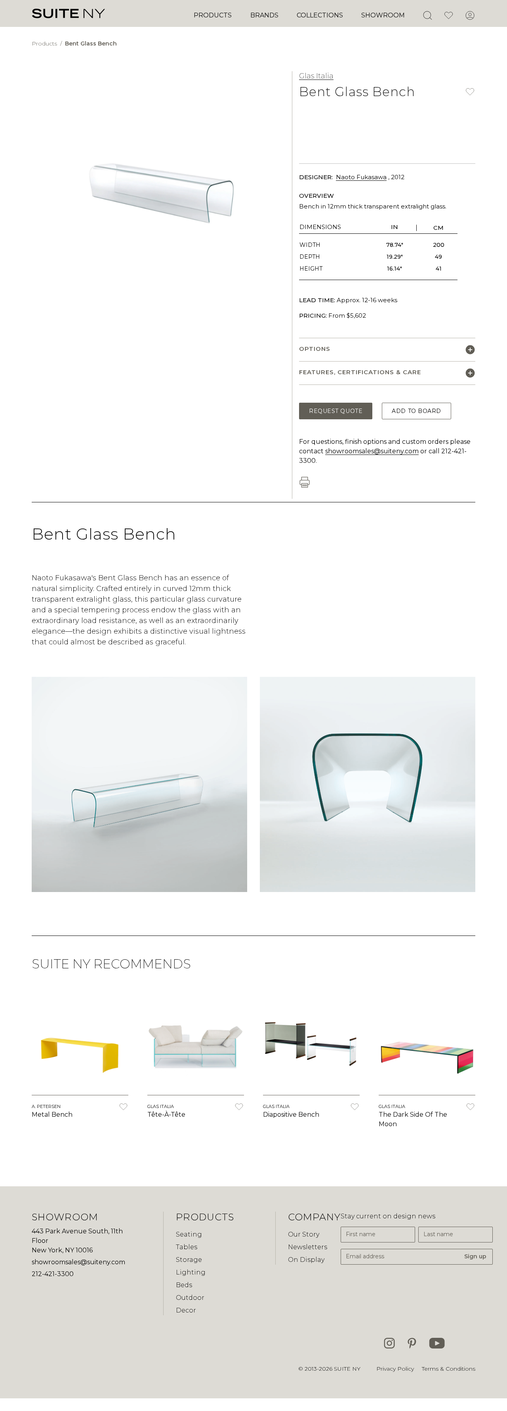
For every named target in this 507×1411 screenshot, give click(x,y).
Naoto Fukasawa (361, 177)
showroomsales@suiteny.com (372, 451)
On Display (306, 1259)
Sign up (475, 1256)
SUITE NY (347, 1368)
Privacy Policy (395, 1368)
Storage (189, 1259)
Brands (264, 15)
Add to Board (416, 411)
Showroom (383, 15)
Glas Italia (316, 76)
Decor (186, 1310)
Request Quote (335, 411)
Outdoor (190, 1297)
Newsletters (307, 1247)
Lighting (191, 1272)
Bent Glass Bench (91, 43)
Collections (320, 15)
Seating (189, 1234)
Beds (184, 1285)
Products (213, 15)
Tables (186, 1247)
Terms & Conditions (448, 1368)
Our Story (303, 1234)
